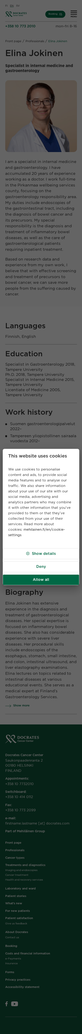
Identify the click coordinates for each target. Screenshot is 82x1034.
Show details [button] (44, 554)
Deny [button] (41, 567)
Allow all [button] (41, 580)
